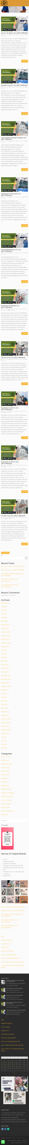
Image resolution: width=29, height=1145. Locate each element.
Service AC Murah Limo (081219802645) (14, 33)
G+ (27, 1142)
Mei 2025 (4, 657)
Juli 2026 (3, 606)
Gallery (19, 1140)
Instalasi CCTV (5, 778)
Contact (17, 1142)
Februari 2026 (5, 625)
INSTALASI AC (5, 775)
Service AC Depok (21, 34)
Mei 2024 (4, 701)
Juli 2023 (3, 737)
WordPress (3, 1138)
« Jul (14, 1073)
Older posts (5, 552)
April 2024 (4, 704)
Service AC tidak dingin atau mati (10, 958)
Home (18, 10)
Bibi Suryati (13, 34)
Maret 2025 (4, 664)
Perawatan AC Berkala (7, 793)
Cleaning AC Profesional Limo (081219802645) (11, 194)
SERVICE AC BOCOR (7, 796)
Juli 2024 (3, 693)
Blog (2, 936)
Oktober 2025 (5, 639)
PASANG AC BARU (6, 789)
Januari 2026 (5, 628)
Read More (24, 61)
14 (18, 1063)
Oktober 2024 (5, 683)
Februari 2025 (5, 668)
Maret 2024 (4, 708)
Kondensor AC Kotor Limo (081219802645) (9, 408)
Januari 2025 (5, 672)
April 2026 (4, 617)
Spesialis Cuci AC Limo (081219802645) (14, 85)
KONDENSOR (20, 411)
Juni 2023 (4, 740)
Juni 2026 (4, 610)
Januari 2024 (5, 715)
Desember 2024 (5, 675)
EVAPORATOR (20, 465)
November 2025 (6, 635)
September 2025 (6, 643)
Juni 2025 (4, 654)
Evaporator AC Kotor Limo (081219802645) (10, 462)
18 (6, 1065)
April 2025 (4, 661)
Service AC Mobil (6, 804)
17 (3, 1065)
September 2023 (6, 730)
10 (3, 1063)
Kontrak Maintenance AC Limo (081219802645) (11, 250)
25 (6, 1067)
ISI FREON (4, 782)
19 (10, 1065)
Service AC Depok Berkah (8, 954)
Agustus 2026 (5, 603)
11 (6, 1063)
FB (24, 1142)
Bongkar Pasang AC (6, 764)
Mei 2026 (4, 614)
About (14, 1140)
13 (14, 1063)
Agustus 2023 (5, 733)
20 (14, 1065)
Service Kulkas (5, 807)
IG (21, 1142)
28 (18, 1067)
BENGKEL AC (5, 760)
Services (24, 1140)
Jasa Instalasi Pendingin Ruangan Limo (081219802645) (13, 138)
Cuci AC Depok (5, 767)
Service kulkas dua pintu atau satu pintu (12, 962)
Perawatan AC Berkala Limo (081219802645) (10, 306)
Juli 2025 (3, 650)
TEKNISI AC (4, 814)
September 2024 (6, 686)
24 (3, 1067)
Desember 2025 (5, 632)
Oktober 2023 (5, 726)
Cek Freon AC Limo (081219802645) (13, 358)
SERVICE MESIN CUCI (7, 811)
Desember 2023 (5, 719)
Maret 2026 (4, 621)
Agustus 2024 (5, 690)
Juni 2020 (4, 748)
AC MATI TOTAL (21, 517)
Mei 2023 (4, 744)
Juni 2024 (4, 697)
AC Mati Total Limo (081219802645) (13, 516)
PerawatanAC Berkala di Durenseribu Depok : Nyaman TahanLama (15, 981)
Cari (2, 555)
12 (10, 1063)
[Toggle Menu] (27, 3)
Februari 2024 (5, 711)
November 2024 (6, 679)
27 (14, 1067)
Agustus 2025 (5, 646)
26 (10, 1067)
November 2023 (6, 722)
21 (18, 1065)
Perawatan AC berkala (7, 951)
